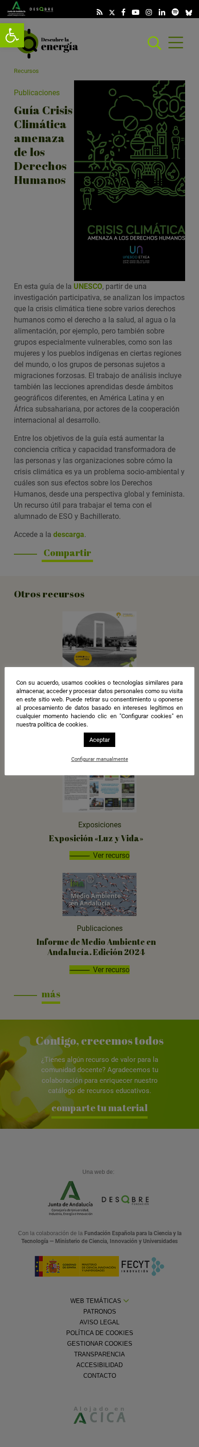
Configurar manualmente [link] (99, 759)
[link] (12, 35)
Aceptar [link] (99, 739)
